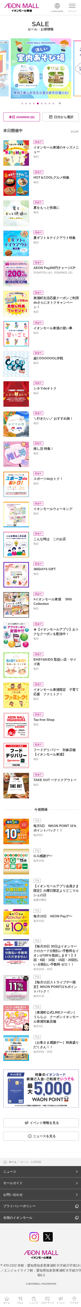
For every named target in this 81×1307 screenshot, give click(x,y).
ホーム (13, 1161)
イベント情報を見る (44, 1123)
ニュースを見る (44, 1136)
